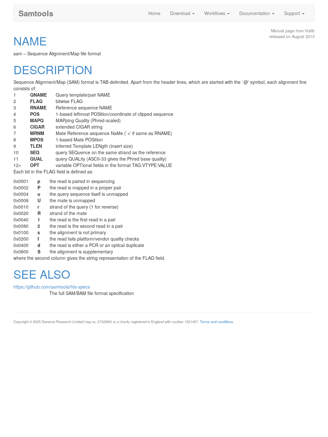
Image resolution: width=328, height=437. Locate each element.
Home (154, 13)
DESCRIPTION (52, 69)
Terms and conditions (216, 321)
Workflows (215, 13)
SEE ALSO (41, 274)
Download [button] (181, 13)
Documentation (255, 13)
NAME (30, 40)
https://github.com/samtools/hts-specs (51, 286)
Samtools (36, 13)
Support (292, 13)
